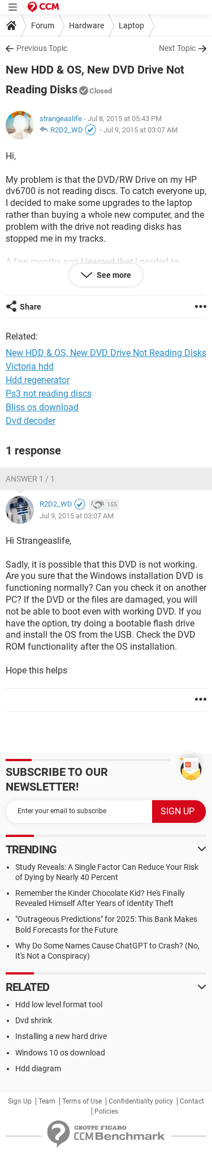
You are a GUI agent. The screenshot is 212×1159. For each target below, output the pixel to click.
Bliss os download (42, 407)
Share (30, 306)
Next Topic (177, 48)
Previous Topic (41, 48)
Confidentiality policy (141, 1101)
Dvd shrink (33, 1020)
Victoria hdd (30, 366)
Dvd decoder (30, 420)
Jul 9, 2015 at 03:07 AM (140, 130)
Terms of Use (82, 1101)
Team (46, 1101)
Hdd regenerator (38, 380)
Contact (192, 1101)
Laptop (131, 25)
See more (113, 275)
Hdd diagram (38, 1068)
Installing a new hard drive (61, 1036)
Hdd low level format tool (58, 1004)
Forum (42, 25)
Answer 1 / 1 (30, 478)
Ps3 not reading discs (49, 393)
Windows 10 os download (60, 1052)
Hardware (86, 25)
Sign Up (20, 1101)
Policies (106, 1111)
